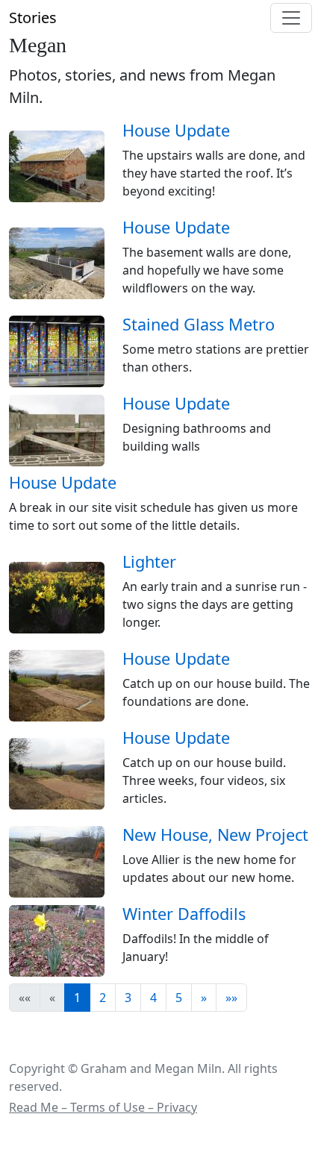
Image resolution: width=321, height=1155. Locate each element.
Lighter (149, 561)
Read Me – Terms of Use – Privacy (103, 1107)
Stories (33, 17)
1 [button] (77, 997)
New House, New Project (215, 834)
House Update (176, 130)
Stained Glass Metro (198, 324)
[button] (203, 997)
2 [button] (102, 997)
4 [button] (153, 997)
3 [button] (128, 997)
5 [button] (178, 997)
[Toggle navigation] (291, 18)
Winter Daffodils (184, 913)
